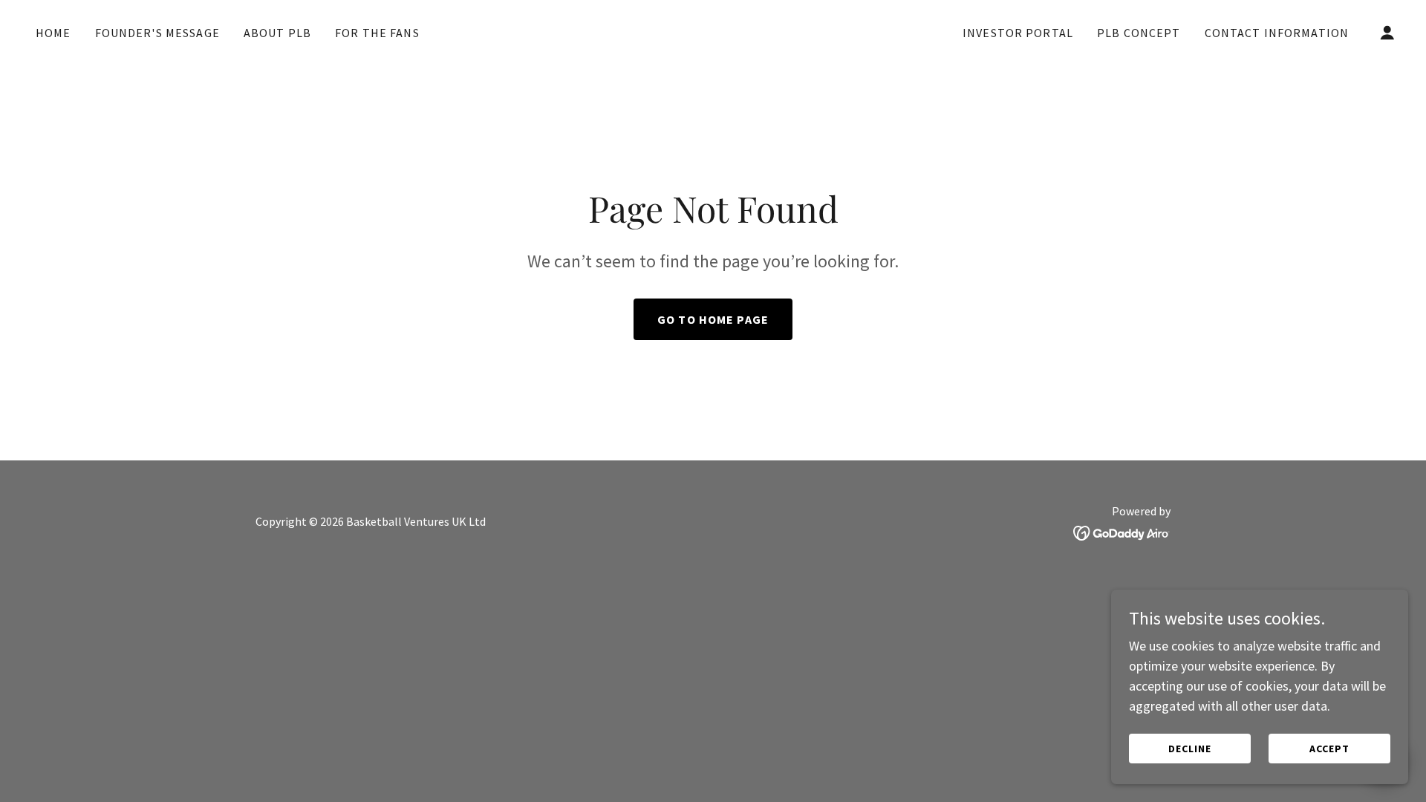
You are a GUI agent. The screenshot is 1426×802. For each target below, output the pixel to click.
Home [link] (53, 32)
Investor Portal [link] (1018, 32)
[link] (713, 33)
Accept (1329, 748)
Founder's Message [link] (157, 32)
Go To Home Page (713, 319)
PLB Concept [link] (1139, 32)
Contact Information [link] (1277, 32)
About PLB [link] (277, 32)
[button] (1387, 33)
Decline (1189, 748)
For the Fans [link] (377, 32)
